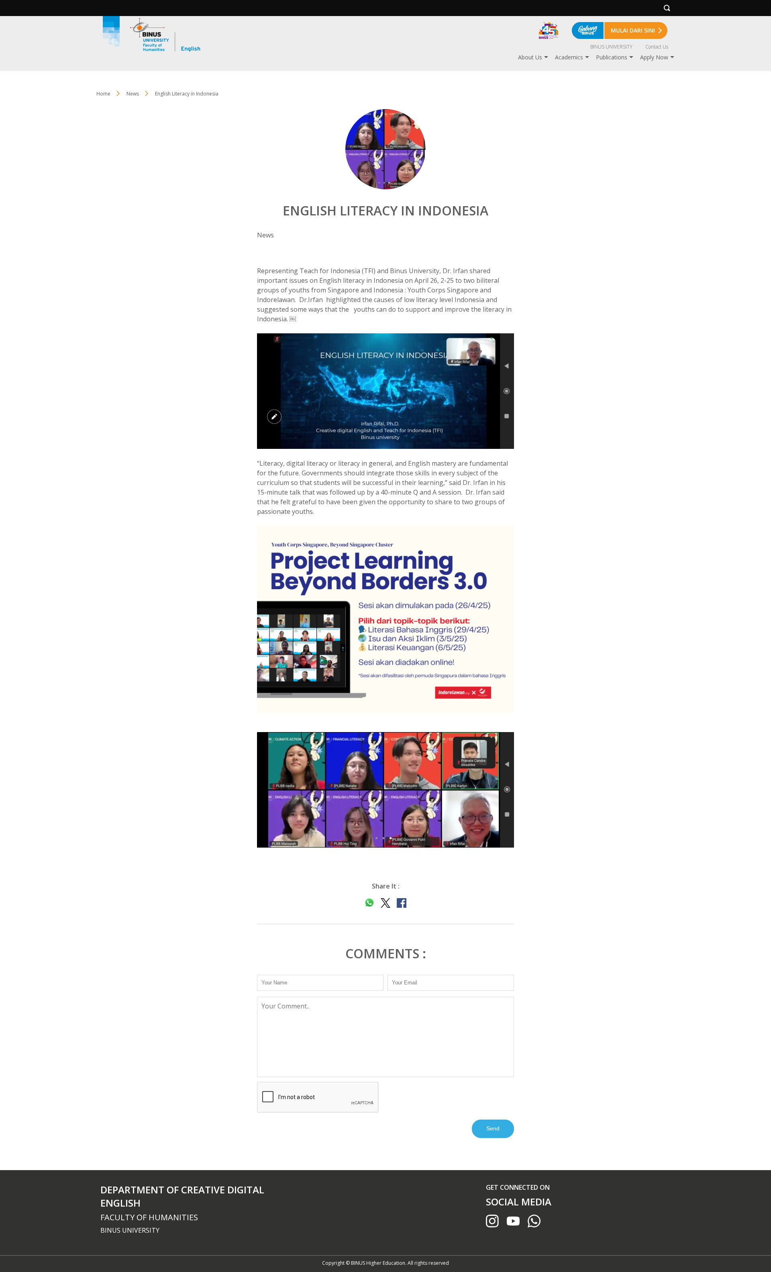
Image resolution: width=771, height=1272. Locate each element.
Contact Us (656, 46)
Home (103, 93)
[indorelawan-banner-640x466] (385, 619)
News (132, 93)
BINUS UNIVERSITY (611, 46)
